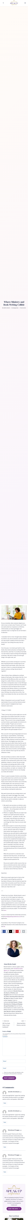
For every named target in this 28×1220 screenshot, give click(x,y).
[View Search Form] (3, 2)
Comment (5, 1036)
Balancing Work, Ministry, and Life (21, 1023)
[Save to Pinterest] (17, 931)
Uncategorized (14, 307)
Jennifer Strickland (13, 1091)
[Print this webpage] (24, 931)
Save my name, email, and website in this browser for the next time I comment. (13, 1073)
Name (5, 1061)
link (4, 926)
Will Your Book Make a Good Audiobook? (6, 1024)
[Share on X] (11, 931)
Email (5, 1068)
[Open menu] (25, 3)
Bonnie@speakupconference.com (12, 916)
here (5, 910)
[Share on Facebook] (4, 931)
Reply (5, 1103)
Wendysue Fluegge (13, 1130)
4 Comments (23, 307)
